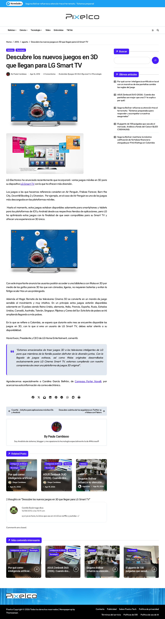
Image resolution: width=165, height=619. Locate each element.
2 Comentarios (49, 74)
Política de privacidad (149, 609)
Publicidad (112, 609)
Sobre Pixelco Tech (127, 609)
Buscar (123, 51)
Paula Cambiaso (58, 436)
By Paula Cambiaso (19, 74)
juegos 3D (73, 74)
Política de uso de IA (149, 614)
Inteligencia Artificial (18, 464)
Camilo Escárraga (30, 507)
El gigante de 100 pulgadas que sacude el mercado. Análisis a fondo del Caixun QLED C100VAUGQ (137, 126)
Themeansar (12, 612)
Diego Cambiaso (19, 482)
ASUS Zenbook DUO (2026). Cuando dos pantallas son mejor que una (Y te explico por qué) (136, 97)
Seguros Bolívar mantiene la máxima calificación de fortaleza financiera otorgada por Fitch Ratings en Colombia (136, 140)
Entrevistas (58, 30)
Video (47, 30)
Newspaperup (66, 609)
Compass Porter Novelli (88, 381)
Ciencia (23, 30)
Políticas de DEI (130, 614)
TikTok (69, 30)
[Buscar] (155, 60)
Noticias (11, 30)
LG (80, 74)
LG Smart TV (27, 183)
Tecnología (35, 30)
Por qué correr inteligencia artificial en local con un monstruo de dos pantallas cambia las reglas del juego (138, 84)
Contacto (100, 609)
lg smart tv (86, 74)
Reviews (68, 464)
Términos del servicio (111, 614)
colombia (63, 74)
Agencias (86, 486)
